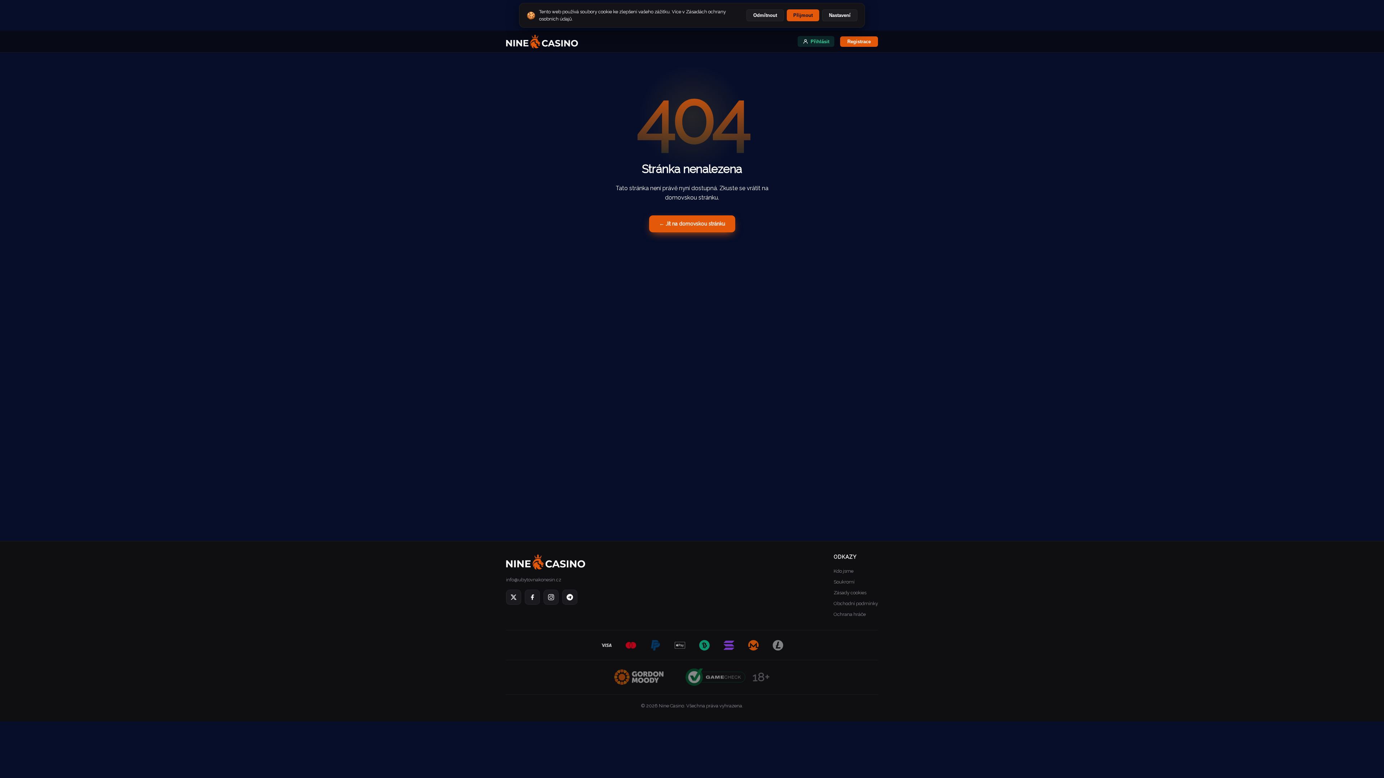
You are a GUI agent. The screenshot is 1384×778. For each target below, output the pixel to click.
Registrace (859, 41)
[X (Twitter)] (513, 597)
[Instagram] (551, 597)
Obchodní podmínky (856, 603)
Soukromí (844, 582)
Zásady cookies (850, 592)
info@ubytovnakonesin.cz (533, 579)
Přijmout (803, 15)
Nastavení (840, 15)
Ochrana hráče (850, 614)
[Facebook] (532, 597)
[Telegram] (569, 597)
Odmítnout (765, 15)
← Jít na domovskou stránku (692, 224)
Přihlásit (820, 41)
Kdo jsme (843, 571)
